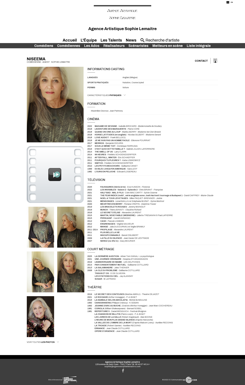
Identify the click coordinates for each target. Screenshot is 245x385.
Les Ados (91, 46)
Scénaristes (138, 46)
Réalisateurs (114, 46)
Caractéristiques (104, 95)
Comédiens (43, 46)
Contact (201, 60)
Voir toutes (41, 342)
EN (232, 2)
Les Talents (111, 40)
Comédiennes (68, 46)
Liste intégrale (199, 46)
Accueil (70, 40)
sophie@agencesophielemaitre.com (122, 366)
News (131, 40)
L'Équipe (89, 40)
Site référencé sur (55, 380)
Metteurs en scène (167, 46)
